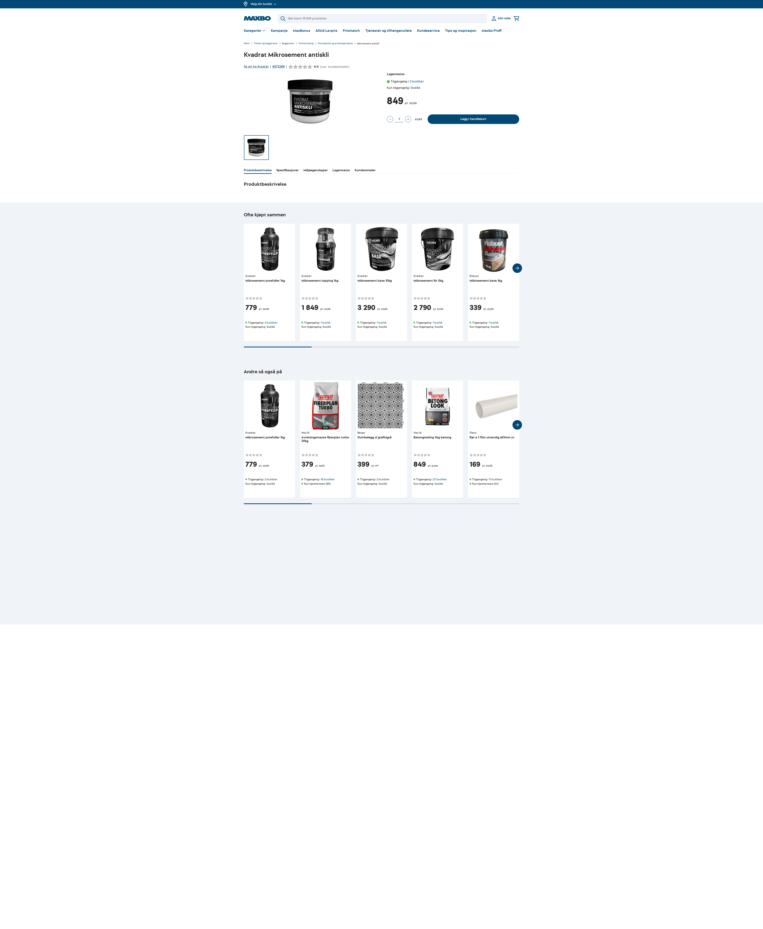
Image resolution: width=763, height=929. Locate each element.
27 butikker (440, 479)
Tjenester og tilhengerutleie (388, 30)
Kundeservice (428, 30)
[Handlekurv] (516, 18)
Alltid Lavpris (326, 30)
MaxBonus (301, 30)
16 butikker (328, 479)
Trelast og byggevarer (266, 43)
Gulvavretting (306, 43)
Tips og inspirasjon (460, 30)
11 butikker (495, 479)
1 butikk (325, 323)
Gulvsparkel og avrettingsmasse (335, 43)
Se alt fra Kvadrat (256, 66)
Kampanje (279, 30)
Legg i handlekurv (473, 119)
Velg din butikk (261, 4)
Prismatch (351, 30)
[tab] (258, 171)
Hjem (247, 43)
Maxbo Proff (492, 30)
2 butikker (417, 81)
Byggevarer (288, 43)
